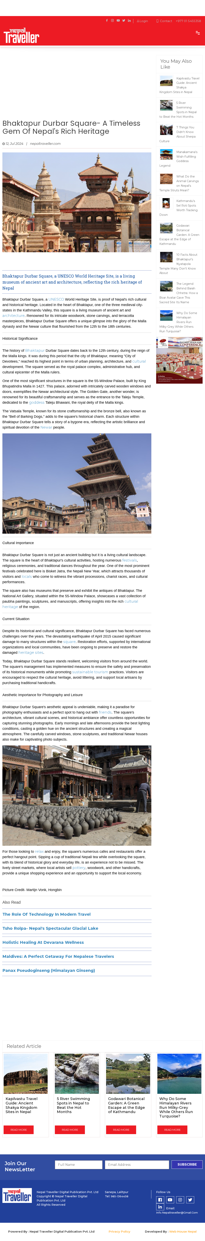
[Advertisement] (76, 87)
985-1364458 (119, 1196)
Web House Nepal (183, 1231)
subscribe (187, 1164)
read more (19, 1129)
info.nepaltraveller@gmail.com (177, 1212)
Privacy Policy (119, 1231)
